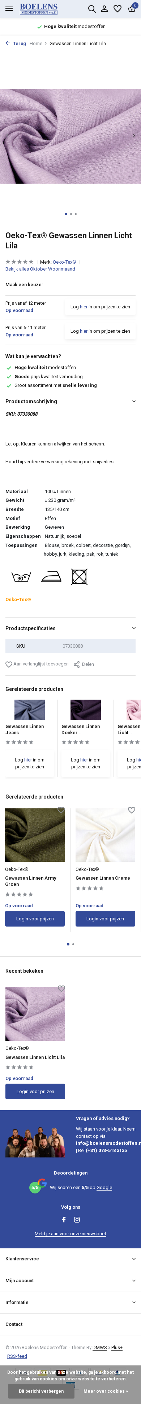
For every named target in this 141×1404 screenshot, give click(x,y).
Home (36, 43)
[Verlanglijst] (117, 9)
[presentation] (7, 136)
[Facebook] (64, 1220)
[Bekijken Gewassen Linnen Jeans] (29, 712)
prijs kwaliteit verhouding (48, 376)
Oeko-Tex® (65, 262)
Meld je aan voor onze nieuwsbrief (70, 1233)
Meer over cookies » (106, 1391)
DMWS (100, 1347)
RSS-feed (17, 1356)
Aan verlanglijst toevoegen (40, 664)
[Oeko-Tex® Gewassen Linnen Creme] (105, 835)
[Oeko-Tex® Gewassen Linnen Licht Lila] (35, 1014)
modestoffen (45, 367)
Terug (19, 43)
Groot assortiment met (55, 385)
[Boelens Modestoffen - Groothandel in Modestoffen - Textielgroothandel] (47, 9)
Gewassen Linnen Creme (103, 878)
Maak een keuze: (24, 284)
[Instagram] (77, 1220)
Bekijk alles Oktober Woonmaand (40, 269)
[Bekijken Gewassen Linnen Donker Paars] (85, 712)
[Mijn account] (104, 9)
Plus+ (117, 1347)
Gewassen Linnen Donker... (80, 729)
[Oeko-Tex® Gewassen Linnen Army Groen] (35, 835)
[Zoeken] (92, 8)
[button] (66, 214)
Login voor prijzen (35, 918)
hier (83, 306)
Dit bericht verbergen (41, 1391)
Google (104, 1187)
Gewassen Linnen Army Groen (30, 881)
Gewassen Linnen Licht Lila (35, 1057)
